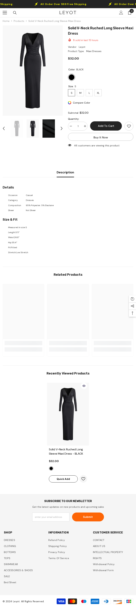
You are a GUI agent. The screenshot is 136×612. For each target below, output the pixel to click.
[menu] (5, 12)
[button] (3, 128)
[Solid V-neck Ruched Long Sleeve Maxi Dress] (68, 414)
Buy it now (101, 137)
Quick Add (63, 479)
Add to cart (106, 126)
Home (6, 21)
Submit (88, 517)
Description (65, 172)
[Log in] (121, 13)
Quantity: (73, 118)
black (51, 468)
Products (19, 21)
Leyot (82, 46)
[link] (23, 343)
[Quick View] (84, 386)
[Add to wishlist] (128, 126)
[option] (33, 70)
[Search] (15, 13)
